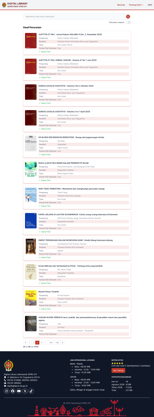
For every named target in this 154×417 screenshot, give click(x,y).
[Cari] (128, 17)
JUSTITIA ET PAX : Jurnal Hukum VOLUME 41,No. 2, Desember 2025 (70, 34)
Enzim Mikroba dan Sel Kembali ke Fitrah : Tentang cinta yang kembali (70, 266)
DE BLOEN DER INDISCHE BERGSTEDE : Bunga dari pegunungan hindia (71, 137)
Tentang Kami (135, 5)
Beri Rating (118, 370)
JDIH (150, 5)
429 (51, 343)
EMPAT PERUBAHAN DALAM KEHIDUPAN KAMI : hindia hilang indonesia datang (75, 240)
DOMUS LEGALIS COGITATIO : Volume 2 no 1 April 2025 (64, 111)
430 (57, 343)
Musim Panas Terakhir (48, 291)
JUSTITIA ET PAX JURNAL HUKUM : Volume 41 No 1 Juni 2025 (67, 60)
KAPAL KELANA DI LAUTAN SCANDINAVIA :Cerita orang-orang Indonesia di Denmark (78, 214)
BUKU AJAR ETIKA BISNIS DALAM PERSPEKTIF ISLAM (63, 163)
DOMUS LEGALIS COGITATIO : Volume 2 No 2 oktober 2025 (65, 86)
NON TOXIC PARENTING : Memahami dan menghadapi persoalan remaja (71, 189)
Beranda (121, 5)
